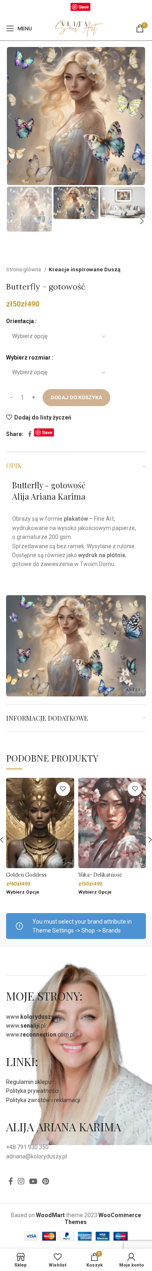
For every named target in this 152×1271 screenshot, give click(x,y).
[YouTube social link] (33, 1181)
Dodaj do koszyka (76, 397)
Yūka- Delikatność (100, 874)
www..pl (33, 1016)
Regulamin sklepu (28, 1082)
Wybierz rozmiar (28, 357)
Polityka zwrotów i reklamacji (43, 1100)
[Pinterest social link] (45, 1181)
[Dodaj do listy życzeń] (63, 789)
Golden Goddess (26, 874)
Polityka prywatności (32, 1091)
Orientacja (20, 321)
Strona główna (24, 269)
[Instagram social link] (21, 1181)
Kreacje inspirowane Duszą (84, 269)
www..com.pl (40, 1034)
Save (84, 7)
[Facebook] (66, 8)
